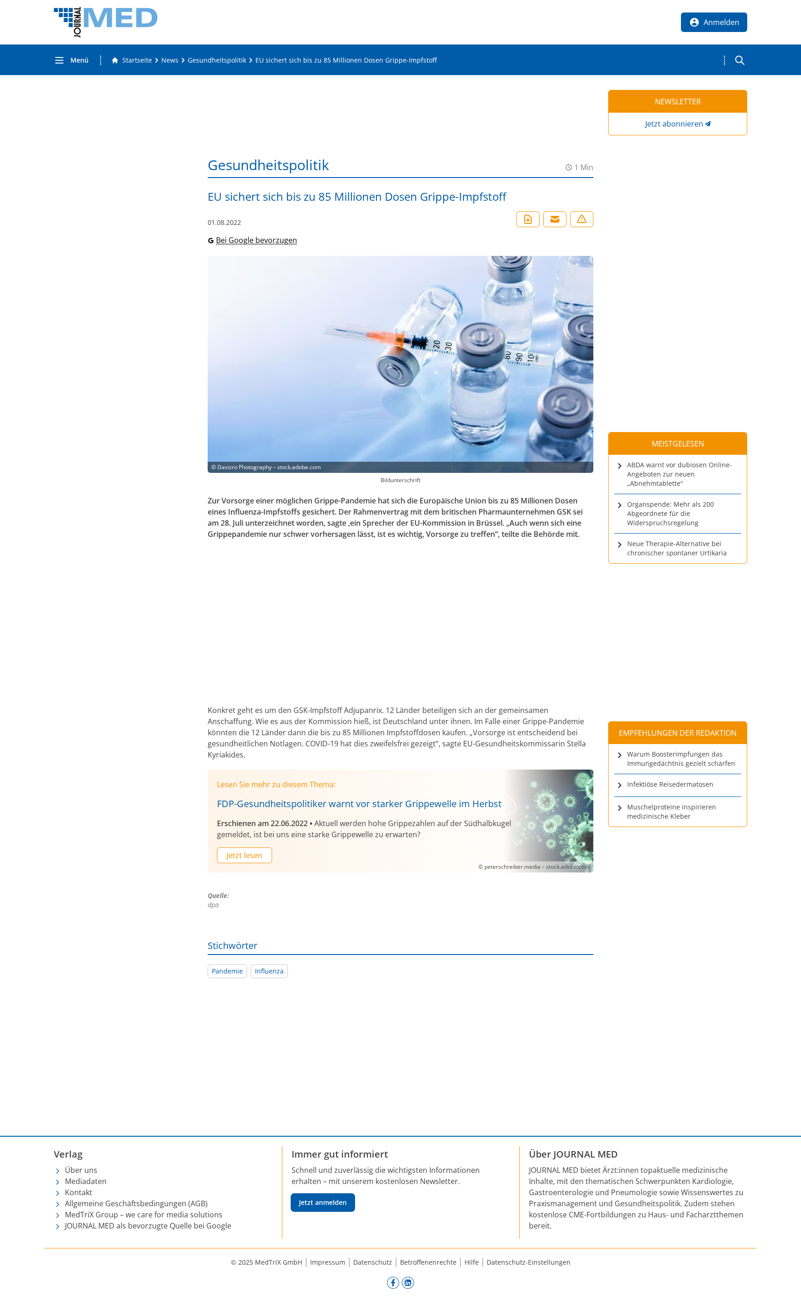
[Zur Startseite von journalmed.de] (106, 22)
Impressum (327, 1262)
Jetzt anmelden (323, 1202)
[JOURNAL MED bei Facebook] (393, 1282)
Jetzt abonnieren (674, 124)
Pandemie (227, 971)
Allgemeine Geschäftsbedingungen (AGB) (136, 1203)
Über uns (81, 1170)
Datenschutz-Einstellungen (529, 1262)
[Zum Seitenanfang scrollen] (784, 1288)
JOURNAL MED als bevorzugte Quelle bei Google (148, 1226)
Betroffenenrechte (428, 1262)
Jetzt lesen (244, 855)
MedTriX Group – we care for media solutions (143, 1215)
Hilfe (471, 1262)
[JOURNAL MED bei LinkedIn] (407, 1282)
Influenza (269, 971)
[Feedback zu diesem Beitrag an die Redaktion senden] (581, 219)
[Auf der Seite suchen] (739, 60)
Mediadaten (86, 1181)
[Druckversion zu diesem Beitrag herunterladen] (528, 219)
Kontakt (78, 1192)
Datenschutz (372, 1262)
